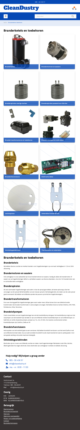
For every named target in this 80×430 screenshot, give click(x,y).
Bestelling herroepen (11, 423)
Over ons (7, 414)
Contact (6, 421)
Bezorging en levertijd (11, 411)
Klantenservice (9, 409)
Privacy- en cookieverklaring (13, 418)
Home (5, 22)
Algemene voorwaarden (11, 416)
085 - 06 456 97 (40, 2)
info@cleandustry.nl (17, 363)
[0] (73, 9)
